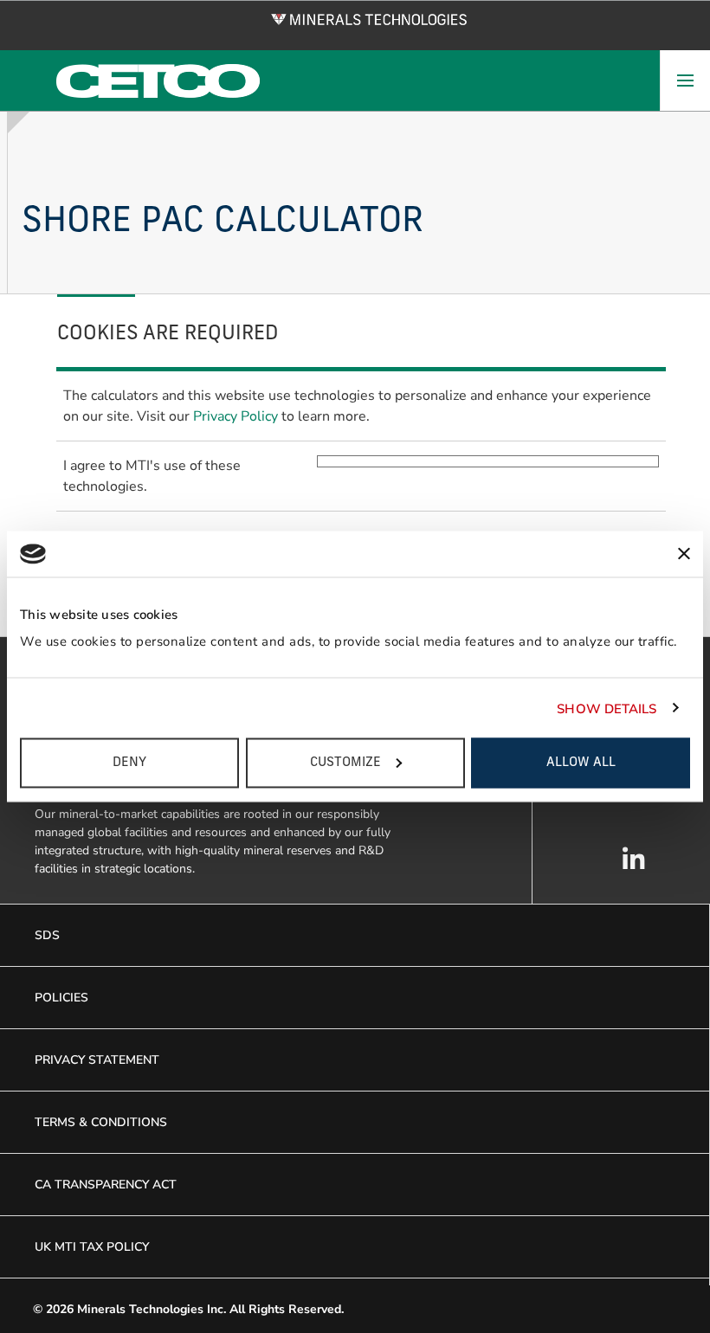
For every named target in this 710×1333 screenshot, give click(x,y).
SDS (47, 935)
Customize (345, 763)
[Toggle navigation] (685, 80)
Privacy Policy (237, 416)
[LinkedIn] (634, 867)
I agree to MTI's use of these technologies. (152, 476)
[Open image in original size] (369, 18)
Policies (61, 997)
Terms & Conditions (101, 1122)
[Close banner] (684, 554)
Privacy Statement (97, 1060)
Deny (129, 763)
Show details (606, 708)
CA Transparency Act (106, 1184)
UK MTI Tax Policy (92, 1247)
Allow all (581, 763)
